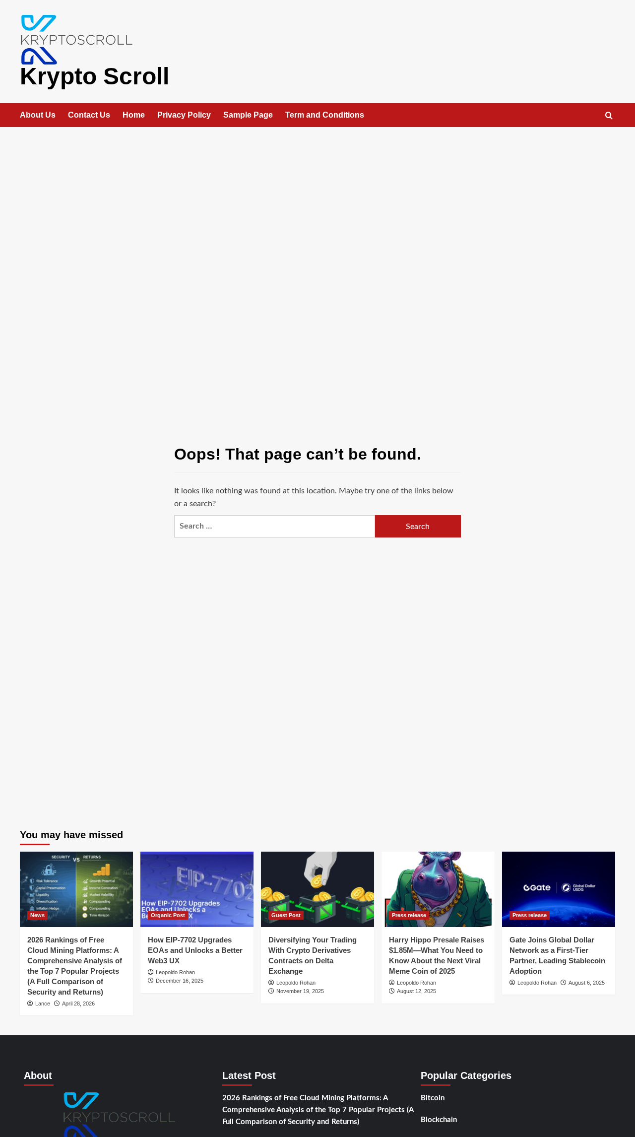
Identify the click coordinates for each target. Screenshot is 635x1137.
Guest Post (286, 915)
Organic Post (168, 915)
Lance (42, 1003)
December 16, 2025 (179, 981)
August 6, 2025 (587, 983)
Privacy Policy (184, 115)
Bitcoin (432, 1098)
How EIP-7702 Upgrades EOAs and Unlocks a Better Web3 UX (195, 950)
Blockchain (439, 1120)
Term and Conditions (324, 115)
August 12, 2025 (416, 991)
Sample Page (248, 115)
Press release (409, 915)
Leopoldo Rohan (175, 972)
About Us (38, 115)
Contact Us (89, 115)
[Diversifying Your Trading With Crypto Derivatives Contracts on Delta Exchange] (317, 889)
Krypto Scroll (94, 76)
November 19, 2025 (300, 991)
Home (134, 115)
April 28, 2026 (78, 1003)
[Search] (609, 116)
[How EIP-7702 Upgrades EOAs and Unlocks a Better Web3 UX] (197, 889)
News (37, 915)
